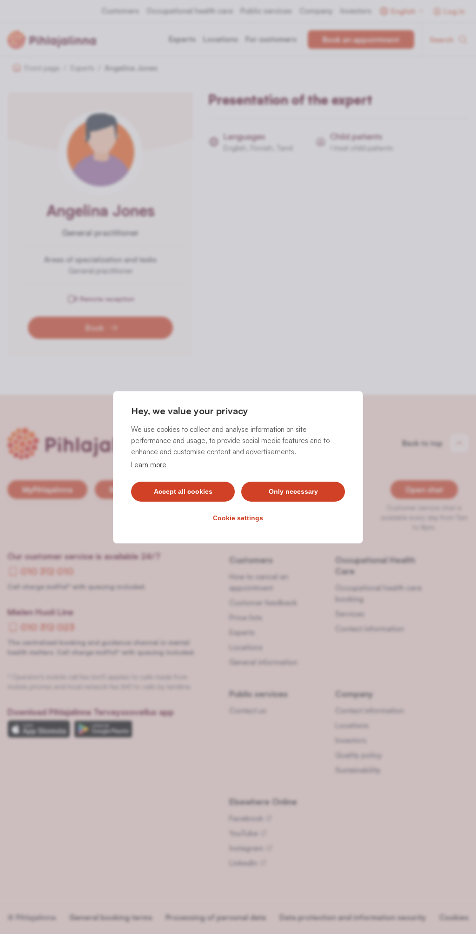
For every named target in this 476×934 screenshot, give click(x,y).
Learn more (148, 464)
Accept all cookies (183, 491)
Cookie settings (238, 518)
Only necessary (293, 491)
